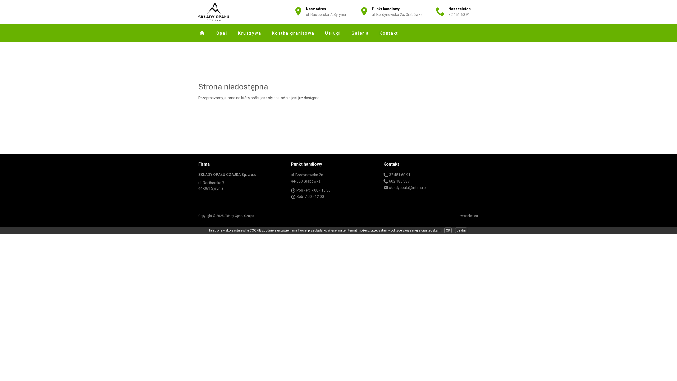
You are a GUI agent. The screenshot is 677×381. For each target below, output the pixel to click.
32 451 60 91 (459, 14)
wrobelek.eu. (469, 216)
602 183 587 (399, 181)
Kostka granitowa (293, 33)
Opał (221, 33)
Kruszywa (249, 33)
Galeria (360, 33)
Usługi (333, 33)
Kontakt (388, 33)
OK (448, 230)
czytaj (461, 230)
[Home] (202, 33)
